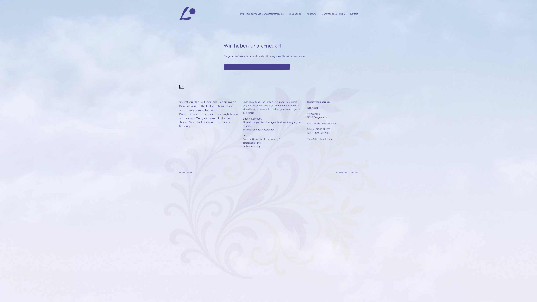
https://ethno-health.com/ (319, 139)
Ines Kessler (187, 172)
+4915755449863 (322, 133)
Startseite (256, 66)
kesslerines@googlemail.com (321, 123)
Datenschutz (353, 172)
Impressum (341, 172)
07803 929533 (323, 129)
